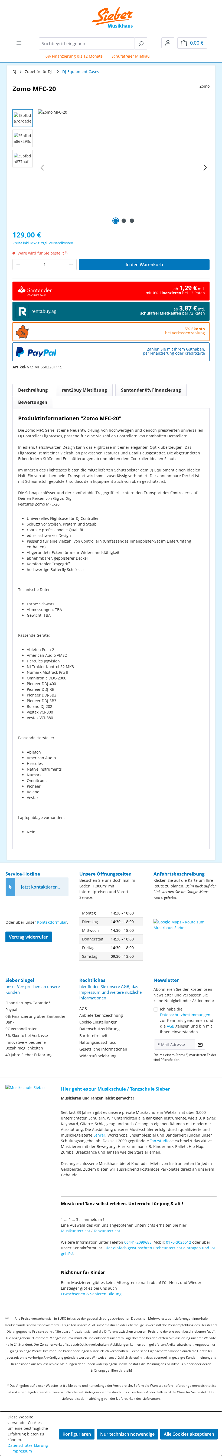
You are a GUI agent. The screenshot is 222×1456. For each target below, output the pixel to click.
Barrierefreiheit (93, 1035)
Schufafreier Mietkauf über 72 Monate (138, 56)
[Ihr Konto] (167, 42)
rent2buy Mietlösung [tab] (84, 390)
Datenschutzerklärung (99, 1028)
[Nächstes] (205, 167)
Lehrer (99, 1135)
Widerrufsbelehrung (97, 1055)
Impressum (21, 1451)
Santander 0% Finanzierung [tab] (151, 390)
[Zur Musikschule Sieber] (25, 1083)
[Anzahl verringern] (18, 264)
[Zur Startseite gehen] (108, 17)
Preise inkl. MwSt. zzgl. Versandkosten (42, 242)
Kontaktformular (52, 922)
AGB (83, 1008)
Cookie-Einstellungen (98, 1022)
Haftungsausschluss (97, 1042)
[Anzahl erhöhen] (71, 264)
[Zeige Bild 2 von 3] (124, 221)
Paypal (11, 1009)
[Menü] (18, 42)
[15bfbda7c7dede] (123, 167)
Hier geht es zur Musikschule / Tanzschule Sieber (115, 1089)
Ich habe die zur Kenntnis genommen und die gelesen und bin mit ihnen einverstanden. (186, 1020)
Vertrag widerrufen (28, 937)
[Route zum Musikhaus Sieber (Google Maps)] (185, 932)
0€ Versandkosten (21, 1028)
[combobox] (87, 43)
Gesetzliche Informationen (103, 1049)
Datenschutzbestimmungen (185, 1014)
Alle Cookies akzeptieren (189, 1434)
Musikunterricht (75, 1230)
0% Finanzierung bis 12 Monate (66, 56)
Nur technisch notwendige (127, 1434)
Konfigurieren (77, 1434)
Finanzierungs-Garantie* (27, 1002)
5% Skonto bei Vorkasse (26, 1035)
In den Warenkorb (144, 265)
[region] (111, 167)
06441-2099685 (138, 1242)
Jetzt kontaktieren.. (40, 887)
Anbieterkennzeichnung (101, 1015)
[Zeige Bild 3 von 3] (132, 221)
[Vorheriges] (42, 167)
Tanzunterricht (107, 1230)
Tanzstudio (159, 1140)
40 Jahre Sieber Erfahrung (29, 1054)
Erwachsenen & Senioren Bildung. (92, 1293)
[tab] (33, 390)
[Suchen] (141, 43)
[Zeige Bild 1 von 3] (115, 221)
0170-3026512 (178, 1242)
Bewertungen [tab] (32, 402)
